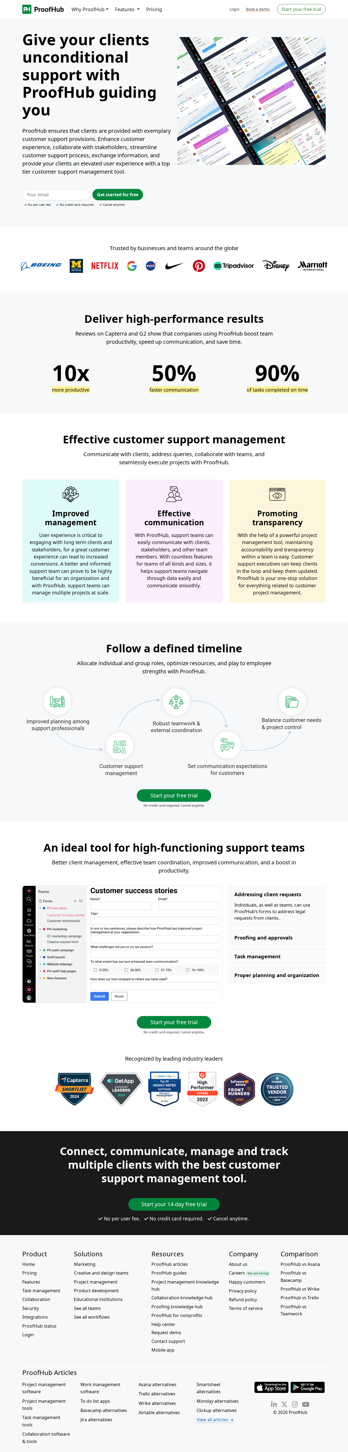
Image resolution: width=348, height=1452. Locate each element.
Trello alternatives (157, 1394)
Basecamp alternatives (103, 1410)
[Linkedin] (274, 1404)
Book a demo (257, 9)
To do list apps (95, 1401)
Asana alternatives (157, 1384)
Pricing (154, 9)
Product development (96, 1291)
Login (234, 9)
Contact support (168, 1341)
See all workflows (92, 1317)
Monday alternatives (218, 1401)
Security (30, 1308)
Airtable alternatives (159, 1413)
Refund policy (243, 1300)
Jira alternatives (96, 1420)
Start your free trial (301, 9)
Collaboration (36, 1299)
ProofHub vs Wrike (300, 1289)
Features (31, 1282)
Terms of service (246, 1308)
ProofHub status (39, 1326)
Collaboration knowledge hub (182, 1298)
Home (28, 1264)
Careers (249, 1273)
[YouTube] (305, 1404)
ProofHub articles (169, 1264)
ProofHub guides (169, 1273)
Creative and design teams (101, 1273)
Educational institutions (98, 1299)
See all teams (87, 1308)
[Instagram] (295, 1404)
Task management (41, 1291)
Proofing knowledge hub (177, 1307)
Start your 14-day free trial (174, 1204)
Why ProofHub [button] (88, 9)
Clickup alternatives (217, 1410)
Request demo (166, 1333)
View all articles (212, 1420)
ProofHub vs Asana (300, 1264)
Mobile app (163, 1350)
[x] (284, 1404)
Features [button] (125, 9)
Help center (163, 1324)
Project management (95, 1282)
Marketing (84, 1264)
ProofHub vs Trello (300, 1298)
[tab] (277, 906)
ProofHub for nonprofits (176, 1315)
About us (238, 1264)
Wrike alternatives (157, 1403)
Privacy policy (243, 1291)
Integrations (35, 1317)
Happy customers (247, 1282)
